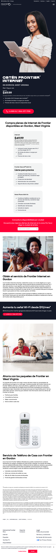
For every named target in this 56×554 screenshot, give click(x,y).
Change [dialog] (12, 1)
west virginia (22, 519)
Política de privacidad (42, 532)
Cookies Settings (22, 551)
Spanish (53, 1)
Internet (5, 534)
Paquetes (5, 537)
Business (43, 1)
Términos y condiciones (43, 534)
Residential (36, 1)
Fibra (4, 532)
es (7, 519)
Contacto (22, 532)
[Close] (53, 547)
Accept (32, 551)
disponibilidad (13, 519)
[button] (37, 229)
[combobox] (26, 228)
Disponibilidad (7, 542)
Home (4, 519)
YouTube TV (6, 540)
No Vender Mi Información (44, 537)
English (48, 1)
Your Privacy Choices (45, 540)
